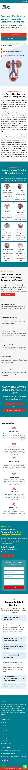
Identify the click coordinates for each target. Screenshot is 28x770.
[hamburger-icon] (25, 7)
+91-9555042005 (14, 34)
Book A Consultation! (13, 38)
